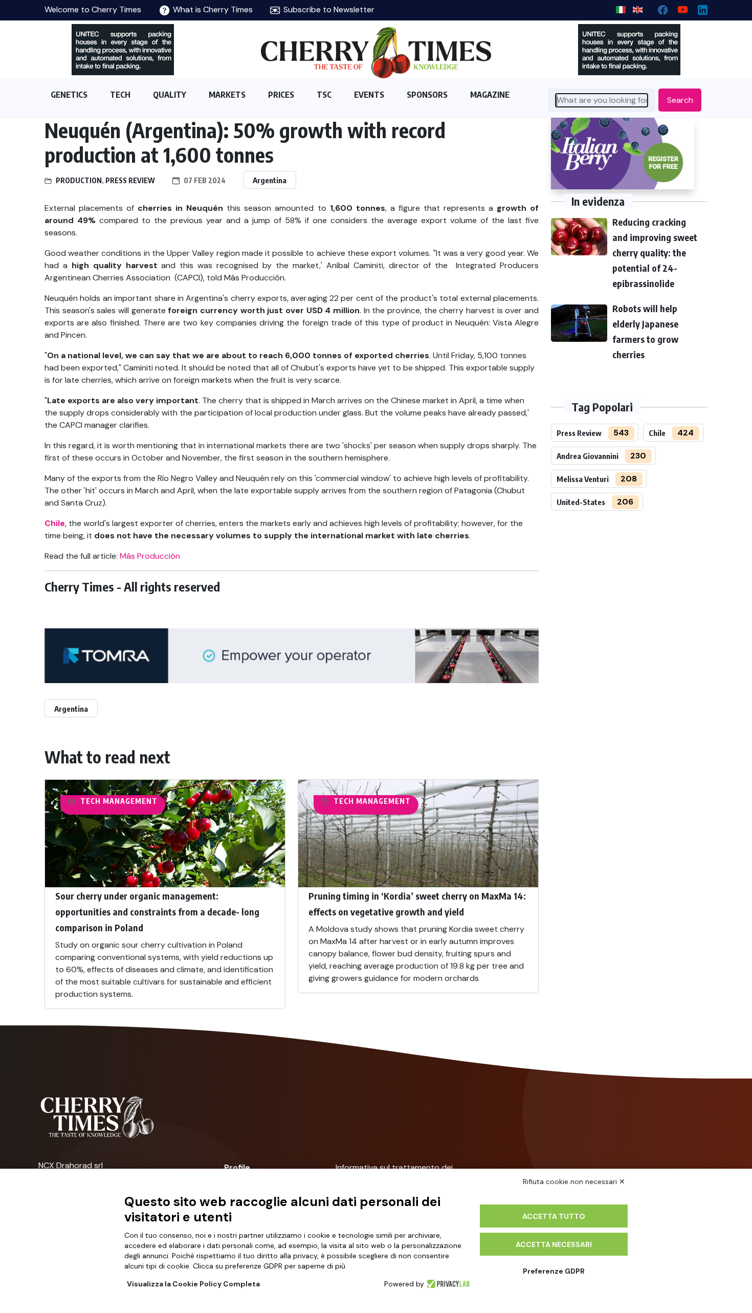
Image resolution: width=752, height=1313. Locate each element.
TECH (120, 95)
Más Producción (150, 556)
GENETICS (69, 95)
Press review (130, 180)
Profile (237, 1167)
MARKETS (227, 95)
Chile (657, 432)
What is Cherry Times (212, 9)
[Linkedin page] (698, 7)
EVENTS (369, 95)
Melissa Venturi (583, 479)
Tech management (119, 801)
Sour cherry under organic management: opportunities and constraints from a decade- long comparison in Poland (157, 911)
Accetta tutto (553, 1216)
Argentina (269, 180)
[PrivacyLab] (447, 1284)
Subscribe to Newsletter (327, 9)
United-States (581, 502)
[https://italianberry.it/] (622, 153)
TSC (324, 95)
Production (79, 180)
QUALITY (169, 95)
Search (680, 100)
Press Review (579, 432)
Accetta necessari (554, 1244)
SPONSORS (427, 95)
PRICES (281, 95)
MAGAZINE (490, 95)
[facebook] (659, 7)
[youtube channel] (679, 7)
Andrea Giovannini (587, 456)
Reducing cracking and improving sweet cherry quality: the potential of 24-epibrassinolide (654, 252)
